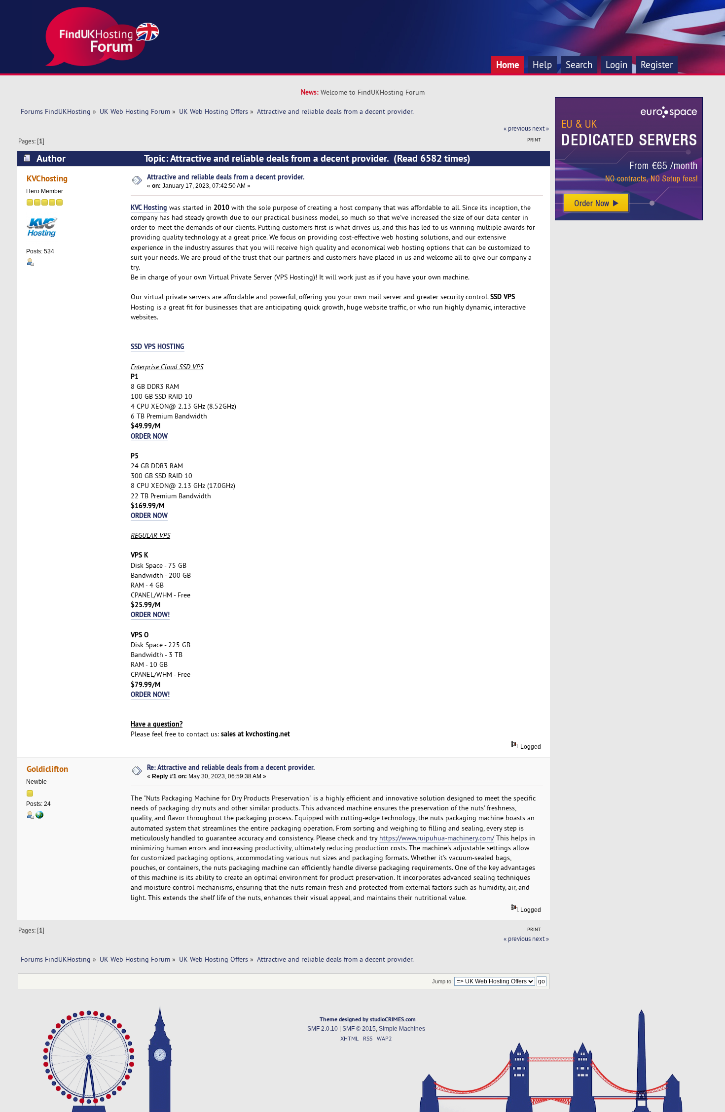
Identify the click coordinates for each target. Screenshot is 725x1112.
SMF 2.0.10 (322, 1029)
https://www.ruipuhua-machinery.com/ (436, 838)
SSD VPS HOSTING (157, 346)
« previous (517, 128)
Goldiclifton (47, 768)
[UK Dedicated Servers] (629, 217)
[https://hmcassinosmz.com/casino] (39, 816)
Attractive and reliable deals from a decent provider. (225, 176)
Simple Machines (402, 1029)
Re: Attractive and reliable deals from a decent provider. (231, 767)
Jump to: (442, 981)
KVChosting (47, 178)
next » (540, 128)
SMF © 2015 (359, 1029)
